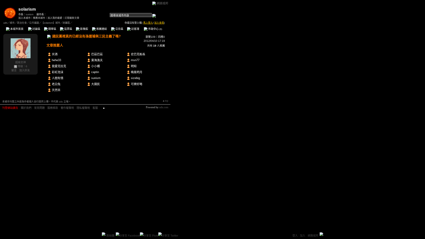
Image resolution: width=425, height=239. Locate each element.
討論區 (36, 29)
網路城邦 (162, 3)
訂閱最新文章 (72, 18)
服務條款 (52, 108)
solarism (27, 9)
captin (95, 72)
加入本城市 (24, 18)
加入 (302, 235)
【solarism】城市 (50, 22)
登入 (295, 235)
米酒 (55, 54)
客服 (95, 108)
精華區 (52, 29)
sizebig (135, 78)
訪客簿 (135, 29)
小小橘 (95, 66)
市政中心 (154, 29)
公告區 (119, 29)
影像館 (83, 29)
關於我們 (26, 108)
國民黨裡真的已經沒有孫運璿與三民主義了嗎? (86, 36)
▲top (165, 100)
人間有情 (57, 78)
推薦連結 (101, 29)
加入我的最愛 (55, 18)
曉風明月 (136, 72)
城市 (12, 22)
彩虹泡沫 (57, 72)
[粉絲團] (103, 234)
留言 (14, 70)
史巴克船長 (138, 54)
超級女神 (20, 62)
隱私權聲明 (83, 108)
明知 (134, 66)
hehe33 (56, 60)
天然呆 (56, 90)
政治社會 (22, 22)
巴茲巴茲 (97, 54)
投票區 (68, 29)
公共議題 (34, 22)
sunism (29, 14)
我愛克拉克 (59, 66)
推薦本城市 (39, 18)
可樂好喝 (136, 84)
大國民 (95, 84)
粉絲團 (110, 235)
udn (5, 22)
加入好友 (24, 70)
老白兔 (56, 84)
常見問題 (39, 108)
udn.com (163, 107)
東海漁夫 (97, 60)
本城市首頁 (16, 29)
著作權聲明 (67, 108)
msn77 (135, 60)
